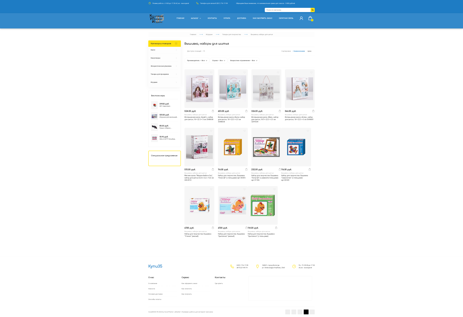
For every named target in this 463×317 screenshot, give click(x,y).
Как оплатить (187, 289)
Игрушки (154, 82)
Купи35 (155, 266)
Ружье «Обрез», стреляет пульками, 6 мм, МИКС (168, 128)
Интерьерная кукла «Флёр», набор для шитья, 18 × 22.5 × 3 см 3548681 (299, 118)
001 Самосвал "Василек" (165, 106)
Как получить (187, 294)
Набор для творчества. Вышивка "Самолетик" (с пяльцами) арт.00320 (294, 178)
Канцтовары (155, 58)
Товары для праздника (160, 74)
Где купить (219, 283)
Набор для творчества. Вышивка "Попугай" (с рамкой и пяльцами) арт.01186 (264, 178)
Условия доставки (155, 294)
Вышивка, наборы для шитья (195, 115)
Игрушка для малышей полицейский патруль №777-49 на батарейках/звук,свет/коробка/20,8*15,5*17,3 (169, 117)
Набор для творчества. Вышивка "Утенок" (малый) (197, 235)
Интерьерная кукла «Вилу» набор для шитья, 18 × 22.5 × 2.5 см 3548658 (231, 119)
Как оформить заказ (189, 283)
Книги (153, 50)
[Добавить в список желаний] (211, 73)
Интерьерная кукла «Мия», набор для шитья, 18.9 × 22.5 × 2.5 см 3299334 (264, 119)
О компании (152, 283)
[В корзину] (212, 111)
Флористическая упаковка (161, 66)
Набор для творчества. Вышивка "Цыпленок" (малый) (231, 235)
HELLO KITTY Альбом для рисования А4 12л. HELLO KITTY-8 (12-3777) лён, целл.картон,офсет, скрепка (169, 139)
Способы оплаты (154, 299)
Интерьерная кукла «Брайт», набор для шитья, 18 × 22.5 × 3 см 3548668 (198, 118)
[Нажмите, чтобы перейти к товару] (199, 88)
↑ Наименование (298, 51)
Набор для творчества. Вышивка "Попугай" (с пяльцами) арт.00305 (231, 177)
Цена (309, 51)
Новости (151, 289)
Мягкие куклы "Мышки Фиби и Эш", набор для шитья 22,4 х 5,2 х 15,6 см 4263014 (199, 178)
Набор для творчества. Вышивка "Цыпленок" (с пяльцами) (261, 235)
